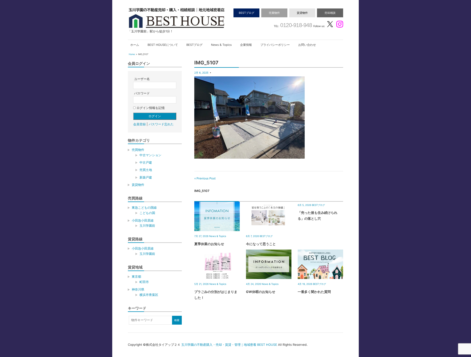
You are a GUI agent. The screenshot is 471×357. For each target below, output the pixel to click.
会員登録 (139, 124)
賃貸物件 (302, 13)
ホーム (134, 45)
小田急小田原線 (143, 220)
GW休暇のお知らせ (260, 292)
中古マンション (150, 155)
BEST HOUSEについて (163, 45)
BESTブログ (246, 13)
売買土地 (145, 170)
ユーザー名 (142, 79)
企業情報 (246, 45)
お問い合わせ (307, 45)
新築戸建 (145, 177)
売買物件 (274, 13)
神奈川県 (138, 289)
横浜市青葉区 (148, 295)
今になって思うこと (261, 244)
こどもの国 (147, 213)
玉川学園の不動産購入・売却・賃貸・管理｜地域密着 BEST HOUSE (229, 345)
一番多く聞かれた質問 (314, 292)
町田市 (144, 282)
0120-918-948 (295, 25)
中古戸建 (145, 162)
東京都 (136, 276)
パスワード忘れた (161, 124)
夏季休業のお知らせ (209, 244)
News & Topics (221, 45)
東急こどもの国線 (144, 207)
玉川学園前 (147, 225)
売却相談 (330, 13)
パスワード (142, 93)
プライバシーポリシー (275, 45)
